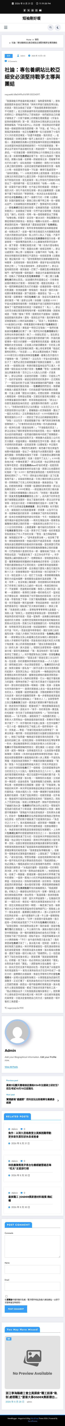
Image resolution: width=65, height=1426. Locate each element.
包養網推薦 (29, 506)
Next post (10, 1094)
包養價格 (40, 238)
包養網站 (24, 156)
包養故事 (11, 530)
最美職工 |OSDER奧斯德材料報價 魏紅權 (30, 1198)
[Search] (50, 27)
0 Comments (12, 61)
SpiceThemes (32, 1421)
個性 (8, 56)
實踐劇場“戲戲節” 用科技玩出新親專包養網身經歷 (30, 1101)
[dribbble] (32, 10)
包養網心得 (52, 633)
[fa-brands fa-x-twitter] (28, 10)
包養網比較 (12, 833)
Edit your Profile (48, 1057)
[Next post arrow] (58, 1101)
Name (7, 1262)
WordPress (34, 1418)
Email (7, 1279)
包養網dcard (31, 465)
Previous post (12, 1080)
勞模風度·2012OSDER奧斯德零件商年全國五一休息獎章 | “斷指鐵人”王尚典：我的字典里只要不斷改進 (35, 1395)
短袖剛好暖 (32, 18)
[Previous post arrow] (58, 1085)
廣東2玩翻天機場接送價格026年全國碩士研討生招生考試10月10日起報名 (32, 1087)
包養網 (14, 207)
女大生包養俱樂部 (31, 276)
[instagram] (36, 10)
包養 (31, 131)
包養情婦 (48, 331)
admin (23, 56)
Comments (9, 1233)
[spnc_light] (58, 27)
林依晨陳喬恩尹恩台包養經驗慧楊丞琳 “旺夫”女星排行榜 (29, 1166)
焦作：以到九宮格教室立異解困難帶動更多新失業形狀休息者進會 (29, 1134)
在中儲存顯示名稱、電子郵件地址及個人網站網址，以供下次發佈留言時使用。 (32, 1301)
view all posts (11, 1067)
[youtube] (40, 10)
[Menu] (5, 27)
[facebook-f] (24, 10)
